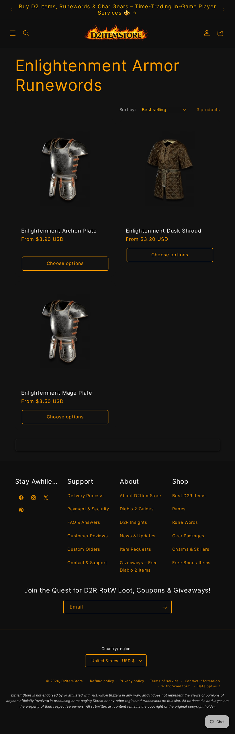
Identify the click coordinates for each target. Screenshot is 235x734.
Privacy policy (132, 681)
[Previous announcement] (11, 9)
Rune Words (185, 522)
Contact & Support (87, 562)
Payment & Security (88, 508)
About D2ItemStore (140, 495)
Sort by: (128, 109)
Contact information (202, 681)
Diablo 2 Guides (137, 508)
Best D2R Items (189, 495)
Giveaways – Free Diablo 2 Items (139, 566)
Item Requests (135, 549)
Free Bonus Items (191, 562)
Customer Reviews (87, 535)
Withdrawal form (175, 686)
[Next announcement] (223, 9)
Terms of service (164, 681)
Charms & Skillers (190, 549)
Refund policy (102, 681)
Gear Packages (188, 535)
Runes (179, 508)
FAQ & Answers (83, 522)
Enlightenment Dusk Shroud (163, 230)
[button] (12, 33)
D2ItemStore (72, 681)
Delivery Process (85, 495)
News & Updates (138, 535)
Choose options (65, 263)
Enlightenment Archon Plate (59, 230)
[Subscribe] (164, 607)
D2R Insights (133, 522)
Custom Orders (83, 549)
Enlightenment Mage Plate (56, 392)
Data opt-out (208, 686)
